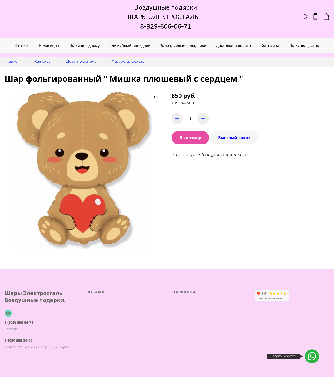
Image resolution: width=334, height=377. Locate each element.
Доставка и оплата (233, 45)
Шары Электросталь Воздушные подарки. (35, 296)
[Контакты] (315, 16)
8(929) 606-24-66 (18, 340)
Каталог (22, 45)
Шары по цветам (304, 45)
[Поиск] (305, 16)
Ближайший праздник (129, 45)
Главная (12, 62)
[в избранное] (156, 97)
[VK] (8, 313)
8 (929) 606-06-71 (19, 322)
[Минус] (177, 118)
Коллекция (49, 45)
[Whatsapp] (312, 356)
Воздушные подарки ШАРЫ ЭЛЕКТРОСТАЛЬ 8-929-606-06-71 (165, 16)
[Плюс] (203, 118)
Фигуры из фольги (128, 62)
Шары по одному (84, 45)
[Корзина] (326, 16)
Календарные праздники (183, 45)
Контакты (270, 45)
